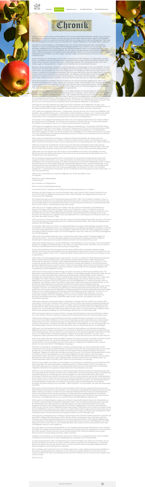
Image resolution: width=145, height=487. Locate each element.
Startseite (49, 9)
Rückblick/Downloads (101, 9)
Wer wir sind (59, 9)
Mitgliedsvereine (71, 9)
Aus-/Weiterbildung (86, 9)
